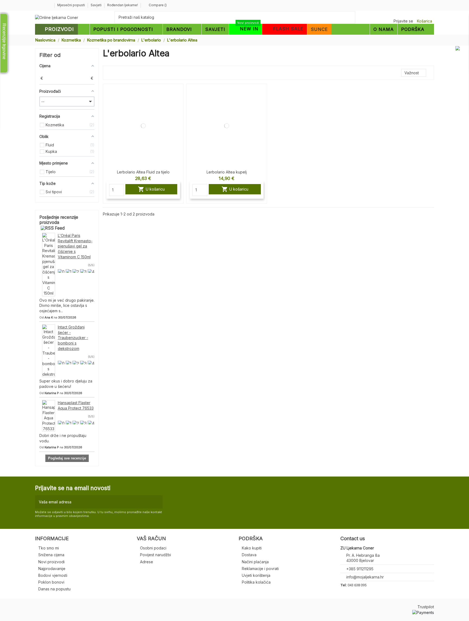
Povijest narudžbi (155, 554)
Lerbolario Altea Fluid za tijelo (143, 172)
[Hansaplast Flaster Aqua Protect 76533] (48, 415)
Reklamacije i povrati (260, 568)
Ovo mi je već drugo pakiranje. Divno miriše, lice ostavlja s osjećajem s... (66, 305)
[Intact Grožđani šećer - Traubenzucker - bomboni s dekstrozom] (48, 350)
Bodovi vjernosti (52, 575)
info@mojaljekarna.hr (365, 577)
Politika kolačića (256, 582)
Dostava (249, 554)
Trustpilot (425, 606)
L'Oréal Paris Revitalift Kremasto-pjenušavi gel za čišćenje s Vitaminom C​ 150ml (75, 246)
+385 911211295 (359, 569)
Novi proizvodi (51, 561)
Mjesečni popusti (71, 5)
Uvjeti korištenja (256, 575)
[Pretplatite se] (157, 502)
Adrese (146, 561)
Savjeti (96, 5)
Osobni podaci (153, 548)
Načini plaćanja (255, 561)
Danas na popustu (54, 589)
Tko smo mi (48, 548)
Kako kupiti (252, 548)
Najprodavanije (51, 568)
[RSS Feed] (53, 228)
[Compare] (179, 93)
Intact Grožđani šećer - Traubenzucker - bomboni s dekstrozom (73, 337)
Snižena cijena (51, 554)
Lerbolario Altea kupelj (227, 172)
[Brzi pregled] (179, 102)
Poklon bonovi (51, 582)
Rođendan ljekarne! (122, 5)
